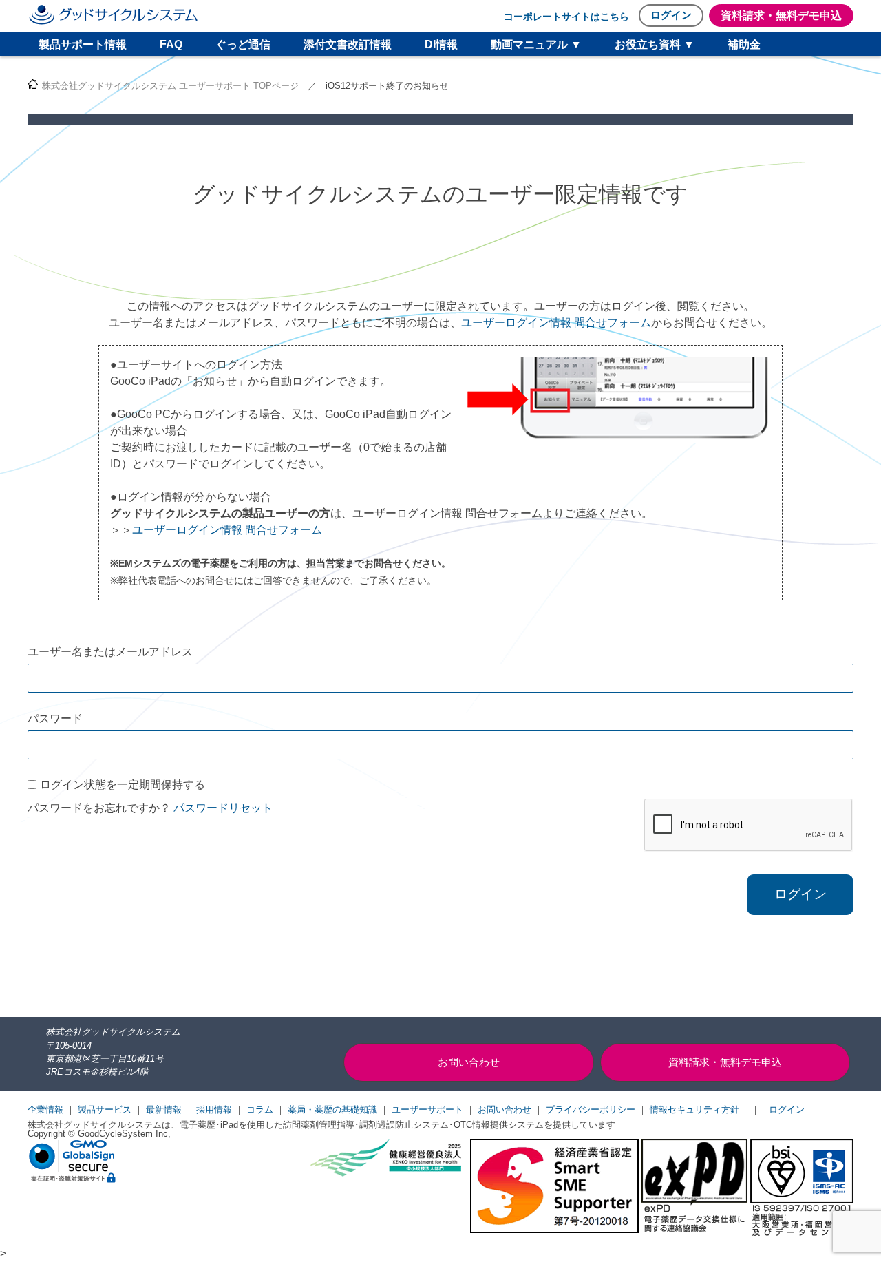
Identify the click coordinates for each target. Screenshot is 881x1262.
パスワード (55, 718)
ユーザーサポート (427, 1109)
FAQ (171, 44)
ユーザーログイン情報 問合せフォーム (556, 322)
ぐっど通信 (242, 44)
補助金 (744, 44)
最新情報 (164, 1109)
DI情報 (441, 44)
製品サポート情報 (83, 44)
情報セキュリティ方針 (694, 1109)
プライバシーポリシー (590, 1109)
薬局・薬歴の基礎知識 (332, 1109)
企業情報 (45, 1109)
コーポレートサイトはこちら (566, 16)
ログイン (671, 15)
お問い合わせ (504, 1109)
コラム (259, 1109)
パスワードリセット (223, 808)
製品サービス (104, 1109)
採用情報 (214, 1109)
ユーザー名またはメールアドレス (110, 652)
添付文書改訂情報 (348, 44)
